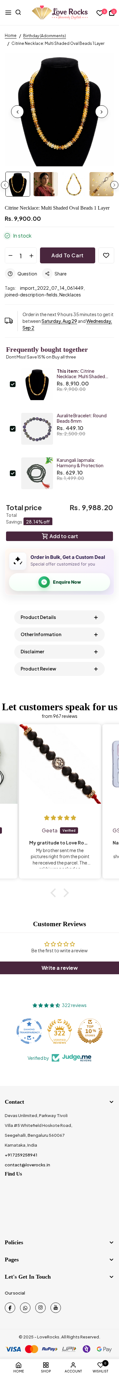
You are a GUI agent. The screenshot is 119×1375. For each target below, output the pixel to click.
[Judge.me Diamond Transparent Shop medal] (29, 1031)
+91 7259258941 (21, 1154)
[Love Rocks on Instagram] (40, 1307)
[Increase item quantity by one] (31, 256)
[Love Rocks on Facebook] (10, 1307)
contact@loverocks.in (27, 1164)
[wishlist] (100, 13)
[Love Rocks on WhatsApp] (25, 1307)
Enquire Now (67, 582)
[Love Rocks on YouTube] (55, 1307)
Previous (5, 185)
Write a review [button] (60, 967)
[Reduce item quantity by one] (10, 256)
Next (114, 185)
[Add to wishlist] (106, 255)
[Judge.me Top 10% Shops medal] (90, 1031)
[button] (54, 892)
